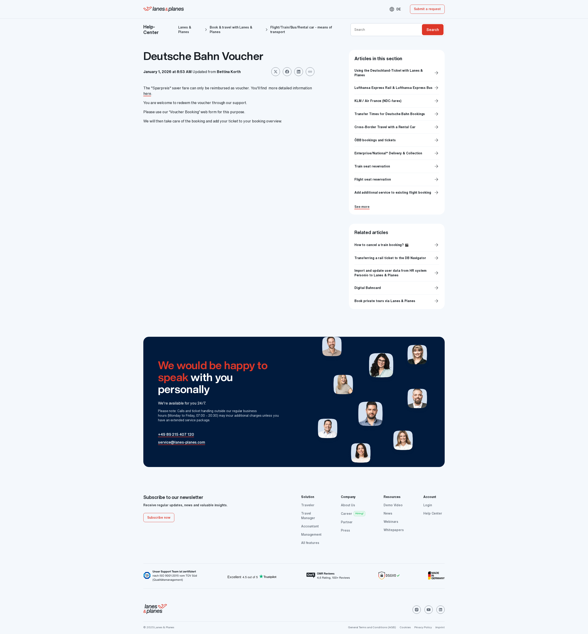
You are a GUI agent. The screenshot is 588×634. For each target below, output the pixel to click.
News (388, 513)
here (147, 93)
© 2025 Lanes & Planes (158, 627)
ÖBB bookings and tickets (396, 140)
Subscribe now (158, 517)
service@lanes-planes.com (181, 442)
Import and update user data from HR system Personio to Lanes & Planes (390, 273)
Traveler (307, 505)
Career (346, 513)
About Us (348, 505)
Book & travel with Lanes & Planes (231, 30)
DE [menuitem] (395, 9)
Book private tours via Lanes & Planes (384, 301)
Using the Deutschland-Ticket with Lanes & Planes (396, 73)
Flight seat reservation (396, 179)
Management (311, 534)
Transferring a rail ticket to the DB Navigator (390, 258)
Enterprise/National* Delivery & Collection (396, 153)
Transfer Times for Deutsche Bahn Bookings (396, 114)
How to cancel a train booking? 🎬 (381, 244)
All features (310, 542)
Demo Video (393, 505)
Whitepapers (394, 530)
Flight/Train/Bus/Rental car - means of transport (301, 30)
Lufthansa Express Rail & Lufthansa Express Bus (396, 88)
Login (427, 505)
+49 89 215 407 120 (176, 434)
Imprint (440, 627)
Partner (347, 522)
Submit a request (427, 9)
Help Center (432, 513)
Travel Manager (308, 516)
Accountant (310, 526)
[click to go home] (155, 609)
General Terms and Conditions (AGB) (372, 627)
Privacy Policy (423, 627)
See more (362, 206)
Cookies (405, 627)
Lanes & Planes (184, 30)
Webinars (391, 521)
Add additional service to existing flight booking (396, 192)
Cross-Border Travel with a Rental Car (396, 127)
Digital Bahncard (367, 287)
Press (345, 530)
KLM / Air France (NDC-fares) (396, 101)
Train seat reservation (396, 166)
